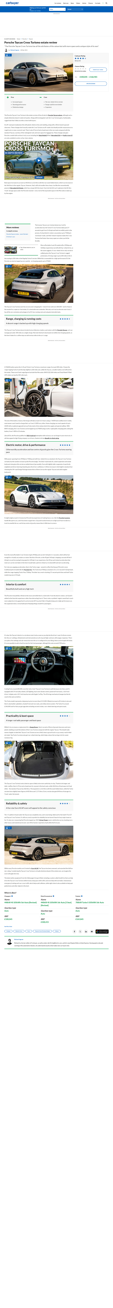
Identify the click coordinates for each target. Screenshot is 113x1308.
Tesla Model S (43, 135)
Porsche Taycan (62, 330)
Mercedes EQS (55, 135)
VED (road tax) (31, 435)
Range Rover (34, 727)
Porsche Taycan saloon (55, 115)
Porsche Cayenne (64, 518)
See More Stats (8, 926)
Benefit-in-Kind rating (52, 438)
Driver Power (43, 820)
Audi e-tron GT (68, 135)
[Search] (106, 3)
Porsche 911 (28, 570)
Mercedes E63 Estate (16, 188)
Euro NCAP (35, 868)
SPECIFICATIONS (90, 83)
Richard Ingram (15, 50)
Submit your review (98, 69)
